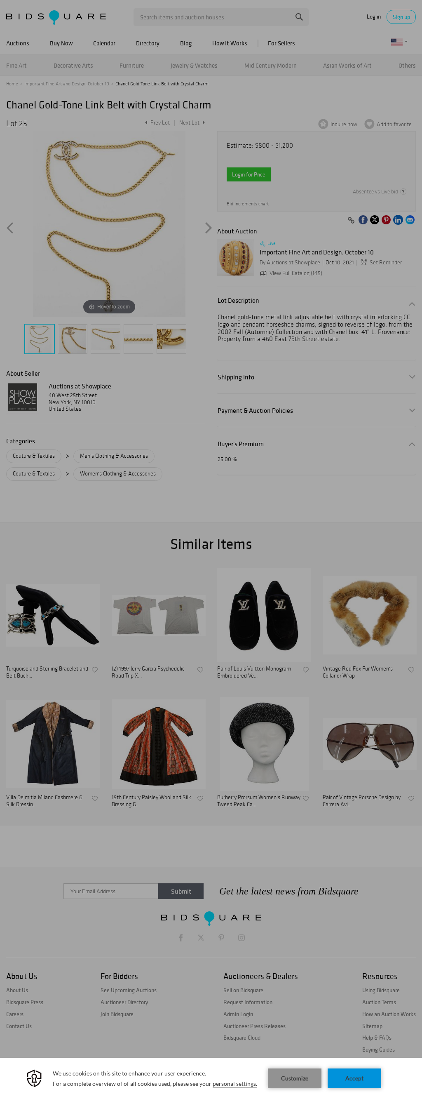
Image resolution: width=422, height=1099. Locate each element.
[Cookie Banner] (211, 1078)
